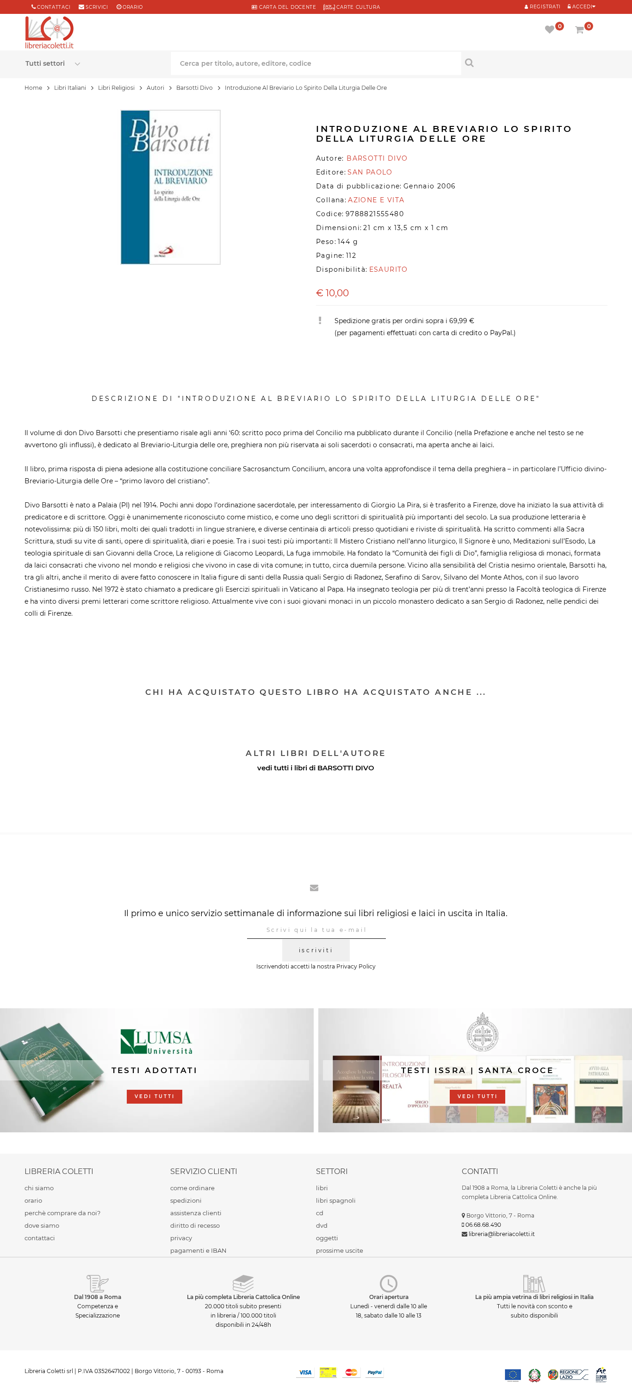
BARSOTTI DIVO (345, 767)
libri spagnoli (336, 1200)
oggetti (327, 1238)
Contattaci (53, 7)
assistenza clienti (196, 1213)
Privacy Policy (356, 966)
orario (133, 7)
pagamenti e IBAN (198, 1250)
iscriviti (316, 950)
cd (319, 1213)
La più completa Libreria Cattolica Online (243, 1296)
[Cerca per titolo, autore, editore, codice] (534, 62)
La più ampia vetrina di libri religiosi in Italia (534, 1296)
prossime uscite (339, 1250)
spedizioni (186, 1200)
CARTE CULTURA (357, 7)
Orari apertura (389, 1296)
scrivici (97, 7)
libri (322, 1188)
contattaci (40, 1238)
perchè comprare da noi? (62, 1213)
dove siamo (42, 1225)
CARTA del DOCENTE (286, 7)
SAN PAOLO (370, 172)
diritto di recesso (195, 1225)
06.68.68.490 (483, 1224)
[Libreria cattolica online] (49, 33)
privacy (181, 1238)
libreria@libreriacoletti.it (502, 1233)
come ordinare (192, 1188)
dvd (322, 1225)
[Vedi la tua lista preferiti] (551, 30)
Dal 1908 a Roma (97, 1296)
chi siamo (39, 1188)
